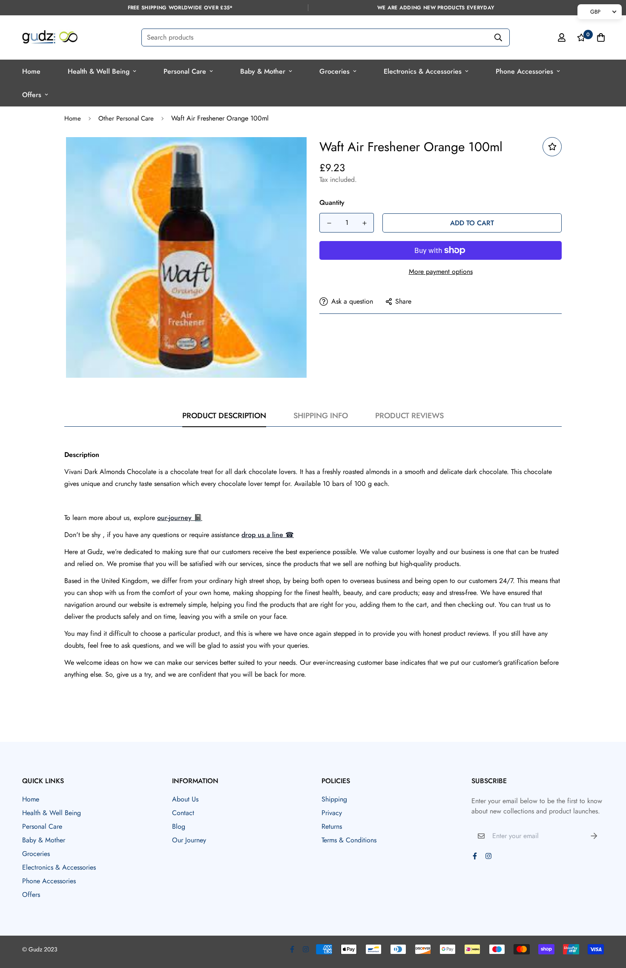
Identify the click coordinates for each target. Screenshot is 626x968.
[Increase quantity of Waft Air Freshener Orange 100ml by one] (364, 223)
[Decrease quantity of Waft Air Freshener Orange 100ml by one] (329, 223)
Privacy (332, 813)
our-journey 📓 (179, 518)
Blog (178, 826)
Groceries (334, 71)
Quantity (332, 202)
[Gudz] (50, 37)
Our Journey (189, 840)
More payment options (441, 271)
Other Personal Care (126, 118)
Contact (183, 813)
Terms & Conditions (349, 840)
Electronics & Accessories (423, 71)
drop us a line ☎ (267, 535)
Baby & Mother (262, 71)
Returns (332, 826)
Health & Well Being (98, 71)
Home (31, 71)
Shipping (334, 799)
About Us (185, 799)
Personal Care (185, 71)
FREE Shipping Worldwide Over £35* (180, 7)
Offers (31, 95)
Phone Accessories (524, 71)
